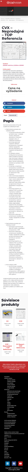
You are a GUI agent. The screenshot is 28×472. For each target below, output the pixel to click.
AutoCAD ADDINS (11, 386)
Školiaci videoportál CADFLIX (10, 440)
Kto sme (6, 449)
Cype (8, 408)
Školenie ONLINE (11, 413)
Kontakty (6, 452)
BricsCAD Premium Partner (13, 392)
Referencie (6, 441)
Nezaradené (6, 376)
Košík (5, 451)
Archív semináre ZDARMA (10, 422)
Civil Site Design (10, 407)
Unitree (8, 402)
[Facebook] (14, 463)
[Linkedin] (7, 463)
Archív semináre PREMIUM (10, 420)
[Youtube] (20, 463)
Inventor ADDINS (11, 384)
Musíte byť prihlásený (8, 446)
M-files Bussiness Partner (12, 394)
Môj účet (6, 448)
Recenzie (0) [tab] (12, 115)
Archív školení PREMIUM (9, 423)
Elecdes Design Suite (11, 405)
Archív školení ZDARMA (9, 425)
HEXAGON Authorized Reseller (13, 391)
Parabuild (9, 399)
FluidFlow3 (9, 396)
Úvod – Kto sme (7, 436)
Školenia (6, 412)
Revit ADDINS (10, 383)
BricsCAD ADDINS (11, 379)
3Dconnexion (10, 410)
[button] (1, 1)
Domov (3, 18)
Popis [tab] (5, 115)
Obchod (6, 444)
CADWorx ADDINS (19, 65)
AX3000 (9, 404)
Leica (8, 400)
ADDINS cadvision (10, 18)
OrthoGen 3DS (10, 397)
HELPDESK (6, 454)
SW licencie (6, 389)
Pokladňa (6, 443)
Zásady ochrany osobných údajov (11, 432)
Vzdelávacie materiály (12, 415)
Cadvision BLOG (7, 426)
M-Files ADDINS (10, 387)
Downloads (6, 456)
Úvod (5, 438)
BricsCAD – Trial (7, 457)
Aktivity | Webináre (11, 416)
